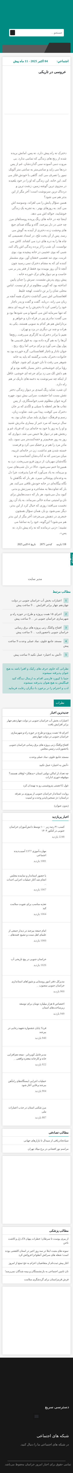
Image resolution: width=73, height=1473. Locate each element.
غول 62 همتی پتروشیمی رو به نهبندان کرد (46, 785)
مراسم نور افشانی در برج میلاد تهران (48, 1148)
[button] (36, 1416)
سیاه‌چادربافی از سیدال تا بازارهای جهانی (46, 1140)
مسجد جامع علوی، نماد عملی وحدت (49, 756)
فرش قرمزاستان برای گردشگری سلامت (46, 1279)
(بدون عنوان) (61, 805)
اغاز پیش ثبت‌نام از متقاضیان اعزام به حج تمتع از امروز (39, 1263)
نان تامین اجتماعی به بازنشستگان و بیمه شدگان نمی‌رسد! (37, 1271)
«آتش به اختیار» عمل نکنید (38, 654)
